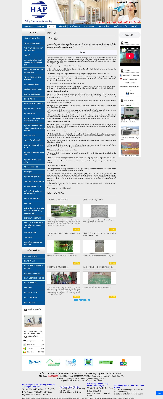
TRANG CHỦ (28, 26)
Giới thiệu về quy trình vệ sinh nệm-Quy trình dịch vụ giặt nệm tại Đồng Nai (99, 221)
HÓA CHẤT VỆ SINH (31, 283)
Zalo (159, 393)
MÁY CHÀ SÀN (29, 261)
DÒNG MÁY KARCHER (32, 273)
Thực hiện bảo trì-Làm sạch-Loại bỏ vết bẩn (62, 256)
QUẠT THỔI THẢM (30, 297)
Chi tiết (76, 229)
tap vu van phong (95, 398)
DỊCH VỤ (52, 26)
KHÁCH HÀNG (104, 26)
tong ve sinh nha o (83, 398)
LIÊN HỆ (134, 26)
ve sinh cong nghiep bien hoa (66, 398)
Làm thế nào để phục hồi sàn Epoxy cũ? (97, 287)
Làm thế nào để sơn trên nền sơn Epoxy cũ (98, 256)
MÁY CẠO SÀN (29, 302)
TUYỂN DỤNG (75, 26)
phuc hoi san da (119, 398)
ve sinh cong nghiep (28, 398)
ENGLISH (135, 2)
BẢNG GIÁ (62, 26)
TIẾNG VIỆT (123, 2)
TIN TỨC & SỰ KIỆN (120, 26)
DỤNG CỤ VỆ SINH (30, 256)
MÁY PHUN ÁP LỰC (31, 293)
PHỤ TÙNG (28, 288)
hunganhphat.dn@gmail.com (95, 379)
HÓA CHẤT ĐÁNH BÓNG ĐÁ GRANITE (34, 267)
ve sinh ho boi (129, 398)
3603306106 (53, 376)
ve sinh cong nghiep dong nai (46, 398)
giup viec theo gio (107, 398)
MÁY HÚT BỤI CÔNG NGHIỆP (34, 278)
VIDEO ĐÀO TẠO (89, 26)
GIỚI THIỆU (40, 26)
